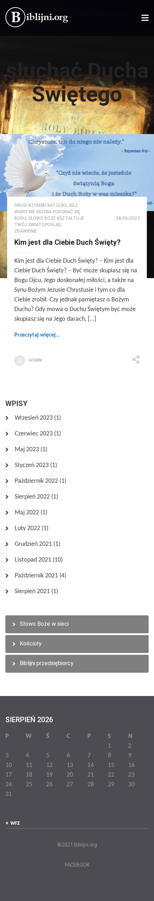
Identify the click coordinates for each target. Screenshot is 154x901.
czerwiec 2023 (34, 433)
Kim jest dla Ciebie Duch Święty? (67, 242)
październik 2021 (36, 575)
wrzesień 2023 (34, 418)
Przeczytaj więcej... (37, 335)
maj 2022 (27, 512)
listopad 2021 (33, 560)
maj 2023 (27, 449)
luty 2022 (27, 528)
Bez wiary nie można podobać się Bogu (47, 212)
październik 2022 (36, 481)
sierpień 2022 (32, 497)
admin (35, 360)
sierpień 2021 (32, 591)
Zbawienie (25, 231)
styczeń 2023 (32, 465)
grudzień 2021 (33, 544)
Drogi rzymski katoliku (40, 205)
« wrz (12, 823)
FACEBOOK (77, 865)
